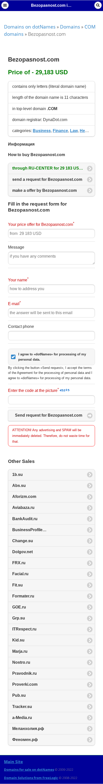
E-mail (14, 303)
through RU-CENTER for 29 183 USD (47, 168)
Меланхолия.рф (28, 728)
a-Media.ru (22, 717)
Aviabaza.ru (23, 507)
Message (16, 247)
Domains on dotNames (30, 26)
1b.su (17, 474)
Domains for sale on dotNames (29, 769)
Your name (18, 279)
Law (74, 131)
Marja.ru (20, 651)
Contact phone (21, 326)
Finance (60, 131)
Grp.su (18, 618)
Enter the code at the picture (33, 390)
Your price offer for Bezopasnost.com (41, 224)
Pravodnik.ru (24, 673)
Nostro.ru (21, 662)
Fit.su (17, 585)
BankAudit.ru (25, 519)
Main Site (13, 761)
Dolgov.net (22, 552)
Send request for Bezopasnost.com (48, 415)
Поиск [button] (98, 5)
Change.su (22, 541)
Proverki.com (25, 684)
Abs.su (19, 485)
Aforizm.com (24, 496)
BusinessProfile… (29, 530)
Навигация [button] (5, 5)
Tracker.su (22, 706)
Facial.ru (20, 574)
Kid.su (18, 640)
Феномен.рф (25, 739)
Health (86, 131)
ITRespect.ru (24, 629)
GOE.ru (19, 607)
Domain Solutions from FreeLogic (31, 777)
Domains (70, 26)
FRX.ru (19, 563)
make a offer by (44, 190)
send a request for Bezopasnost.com (47, 179)
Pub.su (19, 695)
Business (42, 131)
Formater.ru (23, 596)
